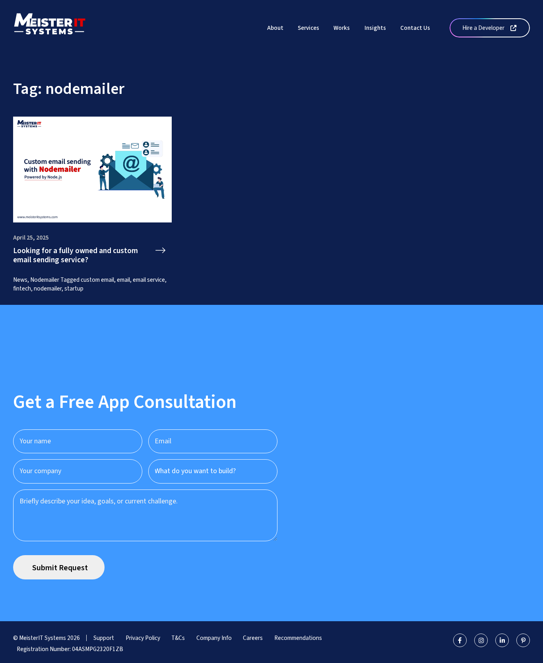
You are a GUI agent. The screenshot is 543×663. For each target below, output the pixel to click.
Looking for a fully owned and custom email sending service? (75, 255)
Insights (375, 27)
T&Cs (178, 638)
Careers (253, 638)
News (20, 279)
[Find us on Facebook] (460, 640)
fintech (22, 288)
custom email (97, 279)
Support (103, 638)
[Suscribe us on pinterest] (523, 640)
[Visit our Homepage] (49, 27)
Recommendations (298, 638)
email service (149, 279)
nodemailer (48, 288)
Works (342, 27)
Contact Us (415, 27)
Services (308, 27)
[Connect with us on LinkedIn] (502, 640)
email (123, 279)
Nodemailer (44, 279)
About (275, 27)
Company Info (214, 638)
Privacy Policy (143, 638)
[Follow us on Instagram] (481, 640)
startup (73, 288)
